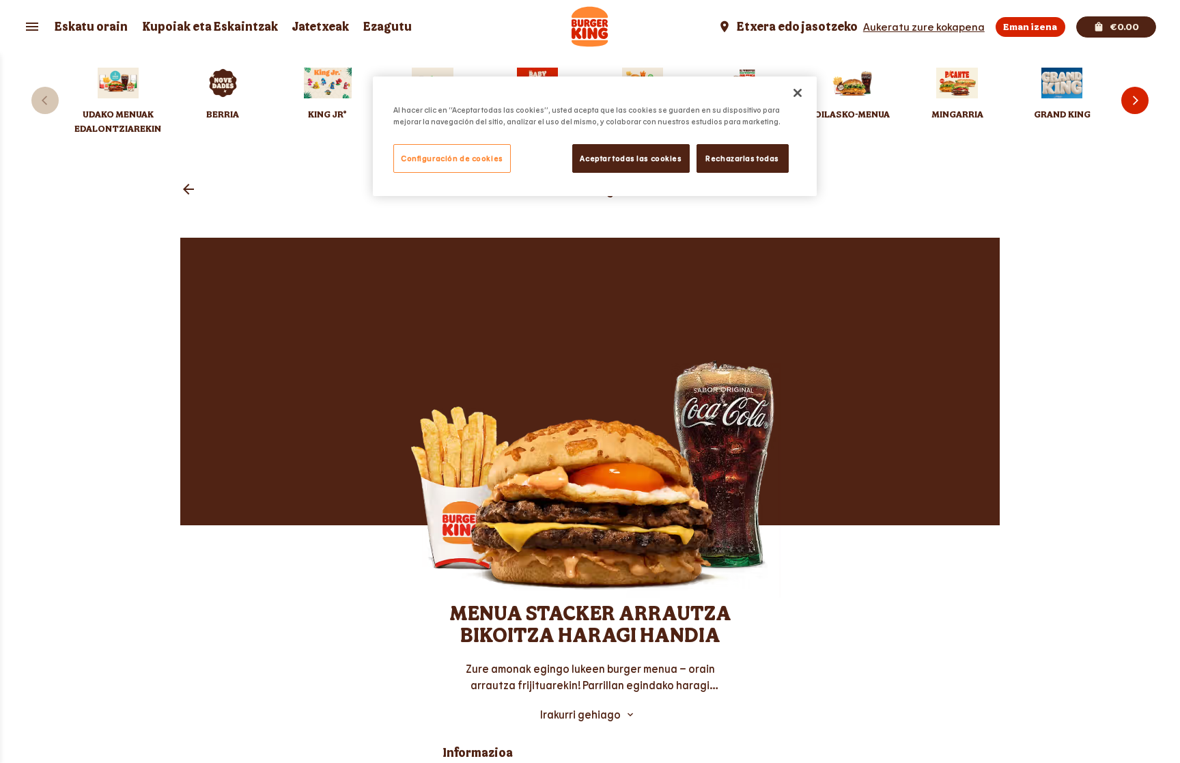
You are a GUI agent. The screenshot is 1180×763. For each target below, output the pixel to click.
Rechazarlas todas (742, 158)
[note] (590, 677)
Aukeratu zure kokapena (924, 26)
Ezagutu (387, 27)
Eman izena (1030, 27)
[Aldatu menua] (32, 26)
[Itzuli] (188, 190)
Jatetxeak (320, 27)
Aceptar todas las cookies (631, 158)
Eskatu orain (91, 27)
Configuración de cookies (452, 158)
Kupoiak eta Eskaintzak (210, 27)
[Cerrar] (798, 93)
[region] (595, 136)
